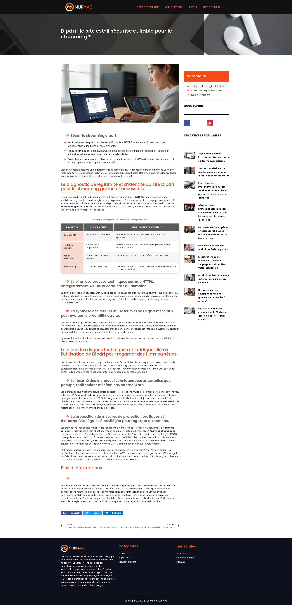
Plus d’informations (200, 94)
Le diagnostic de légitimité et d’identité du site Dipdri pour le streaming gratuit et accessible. (208, 86)
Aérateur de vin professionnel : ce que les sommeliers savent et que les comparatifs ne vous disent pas (212, 212)
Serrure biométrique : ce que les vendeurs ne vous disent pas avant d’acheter (213, 172)
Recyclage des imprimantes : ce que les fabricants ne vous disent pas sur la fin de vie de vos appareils (212, 190)
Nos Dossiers (212, 7)
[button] (71, 513)
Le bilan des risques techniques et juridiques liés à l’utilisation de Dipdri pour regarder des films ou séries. (208, 90)
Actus (193, 7)
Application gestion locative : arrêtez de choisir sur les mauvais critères (213, 157)
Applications (173, 7)
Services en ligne (148, 7)
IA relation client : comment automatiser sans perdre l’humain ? (213, 279)
